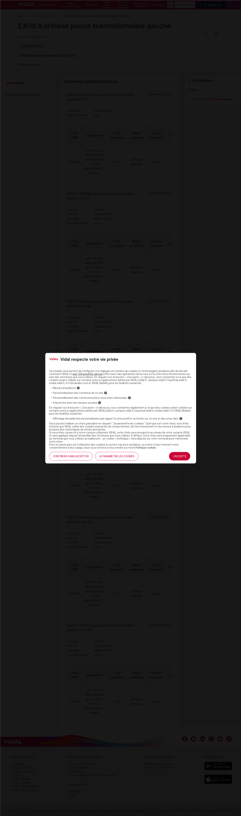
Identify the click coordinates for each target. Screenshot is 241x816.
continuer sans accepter (71, 456)
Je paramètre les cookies (116, 456)
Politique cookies (146, 447)
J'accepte (179, 456)
